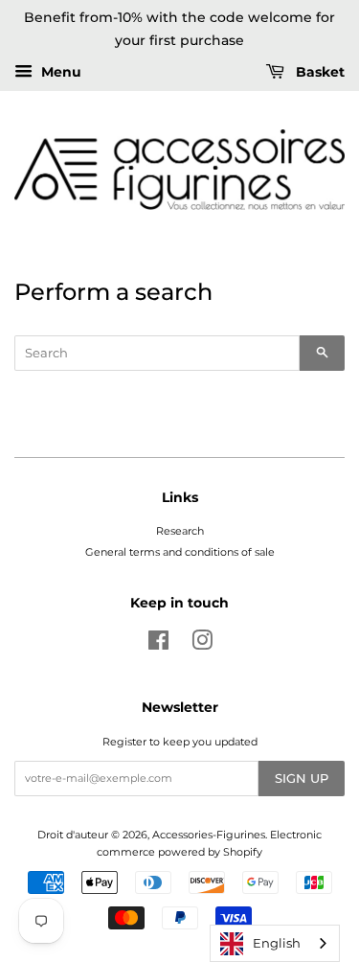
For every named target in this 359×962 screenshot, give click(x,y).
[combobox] (275, 943)
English (277, 943)
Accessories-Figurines (208, 834)
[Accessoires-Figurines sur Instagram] (202, 645)
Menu (59, 71)
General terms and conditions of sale (180, 552)
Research (180, 531)
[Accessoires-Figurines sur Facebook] (158, 645)
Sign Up (301, 778)
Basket (318, 71)
